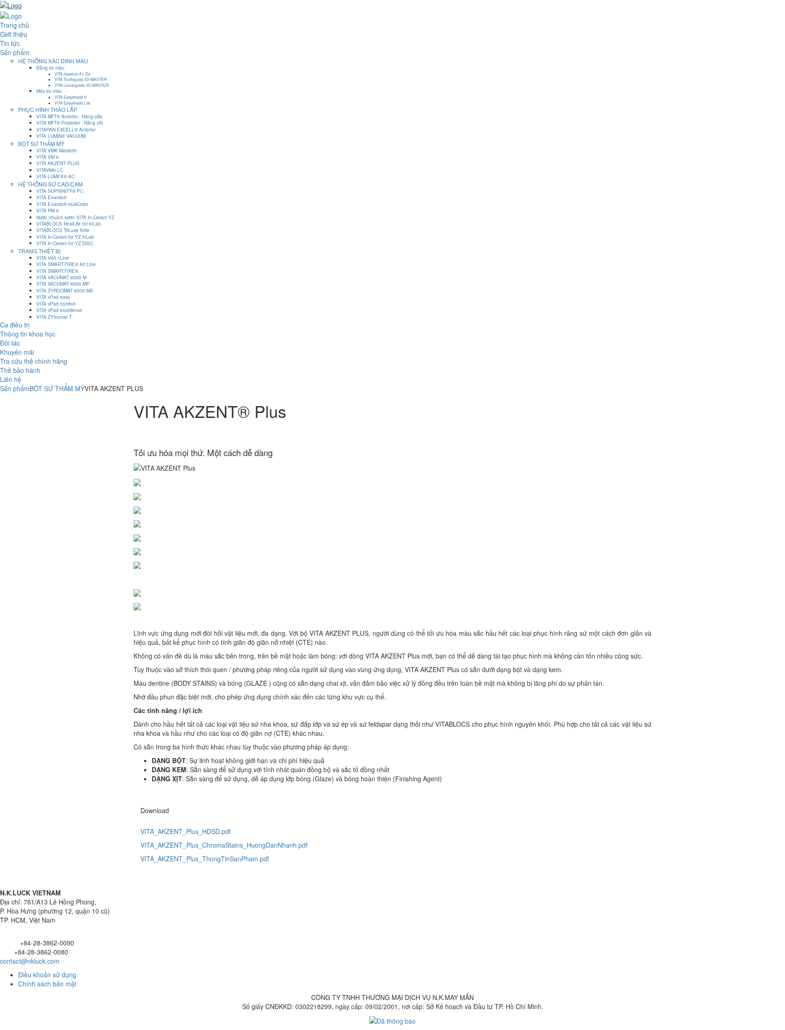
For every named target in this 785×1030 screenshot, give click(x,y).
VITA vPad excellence (59, 309)
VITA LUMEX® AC (55, 176)
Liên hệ (10, 379)
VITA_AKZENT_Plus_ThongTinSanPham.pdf (204, 858)
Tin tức (10, 43)
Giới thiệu (13, 34)
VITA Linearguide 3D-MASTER (82, 85)
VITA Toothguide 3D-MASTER (81, 79)
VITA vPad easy (53, 296)
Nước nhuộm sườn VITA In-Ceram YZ (75, 217)
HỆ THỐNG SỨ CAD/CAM (50, 184)
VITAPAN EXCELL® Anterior (65, 129)
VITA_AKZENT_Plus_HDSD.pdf (185, 831)
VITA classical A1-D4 (72, 73)
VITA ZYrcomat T (54, 316)
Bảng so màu (50, 67)
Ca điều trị (15, 324)
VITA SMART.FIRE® (57, 270)
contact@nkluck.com (30, 960)
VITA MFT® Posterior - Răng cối (69, 122)
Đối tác (10, 342)
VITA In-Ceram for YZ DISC (64, 243)
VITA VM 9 (47, 156)
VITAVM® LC (49, 169)
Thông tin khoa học (27, 333)
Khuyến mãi (17, 352)
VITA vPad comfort (55, 303)
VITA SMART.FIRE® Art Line (66, 264)
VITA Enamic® (51, 197)
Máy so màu (49, 90)
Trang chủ (14, 25)
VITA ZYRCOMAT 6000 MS (64, 290)
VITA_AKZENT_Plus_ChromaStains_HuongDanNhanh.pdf (224, 844)
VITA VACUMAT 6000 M (61, 277)
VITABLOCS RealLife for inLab (68, 223)
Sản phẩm (15, 52)
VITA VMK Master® (56, 150)
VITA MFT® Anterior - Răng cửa (69, 116)
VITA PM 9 (47, 210)
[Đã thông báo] (392, 1020)
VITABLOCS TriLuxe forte (62, 229)
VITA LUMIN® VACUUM (60, 135)
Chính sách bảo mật (47, 983)
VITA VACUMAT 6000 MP (62, 283)
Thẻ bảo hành (20, 370)
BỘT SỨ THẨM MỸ (41, 143)
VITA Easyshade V (71, 97)
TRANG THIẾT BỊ (39, 251)
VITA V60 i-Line (52, 257)
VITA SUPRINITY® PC (59, 190)
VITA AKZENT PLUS (57, 163)
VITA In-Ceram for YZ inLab (65, 236)
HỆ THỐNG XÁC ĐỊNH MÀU (53, 61)
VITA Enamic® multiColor (62, 204)
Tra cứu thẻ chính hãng (33, 361)
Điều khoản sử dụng (47, 974)
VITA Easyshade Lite (72, 103)
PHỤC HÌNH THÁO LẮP (47, 109)
